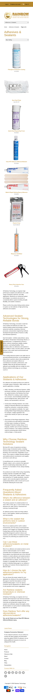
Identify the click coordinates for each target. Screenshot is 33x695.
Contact (6, 658)
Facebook (9, 672)
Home (5, 649)
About (5, 656)
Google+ (5, 676)
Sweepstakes (7, 665)
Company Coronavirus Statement (13, 632)
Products (6, 652)
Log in (6, 4)
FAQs (5, 663)
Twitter (5, 672)
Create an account (15, 4)
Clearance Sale (8, 654)
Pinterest (19, 672)
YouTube (12, 672)
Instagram (16, 672)
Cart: (27, 4)
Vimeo (23, 672)
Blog (5, 660)
